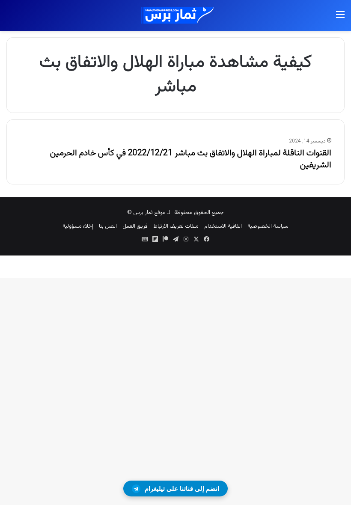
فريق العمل (135, 226)
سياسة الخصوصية (268, 226)
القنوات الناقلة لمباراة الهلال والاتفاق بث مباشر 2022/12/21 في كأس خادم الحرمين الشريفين (190, 159)
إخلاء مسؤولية (77, 226)
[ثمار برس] (175, 15)
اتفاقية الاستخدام (223, 226)
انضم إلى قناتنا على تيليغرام (182, 488)
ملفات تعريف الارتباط (176, 226)
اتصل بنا (108, 226)
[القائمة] (340, 18)
